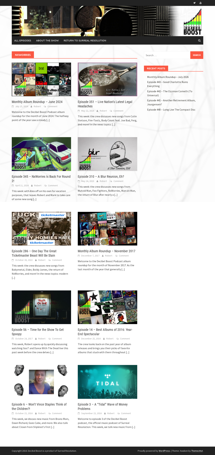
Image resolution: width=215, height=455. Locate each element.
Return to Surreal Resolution (85, 40)
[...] (48, 120)
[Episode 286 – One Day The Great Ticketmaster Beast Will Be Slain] (41, 228)
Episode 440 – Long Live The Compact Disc (171, 109)
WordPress (164, 450)
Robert (37, 106)
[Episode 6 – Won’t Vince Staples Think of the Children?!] (41, 381)
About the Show (47, 40)
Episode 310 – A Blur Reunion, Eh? (101, 176)
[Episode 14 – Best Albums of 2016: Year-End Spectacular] (107, 307)
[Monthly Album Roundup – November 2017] (107, 228)
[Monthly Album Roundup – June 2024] (41, 79)
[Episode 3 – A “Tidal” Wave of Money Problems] (107, 381)
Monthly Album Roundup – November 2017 (106, 251)
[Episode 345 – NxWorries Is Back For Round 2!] (41, 153)
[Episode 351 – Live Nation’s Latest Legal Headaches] (107, 79)
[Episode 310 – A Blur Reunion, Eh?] (107, 153)
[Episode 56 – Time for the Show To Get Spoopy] (41, 307)
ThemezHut (197, 450)
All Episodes (22, 40)
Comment (52, 106)
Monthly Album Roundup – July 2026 (168, 77)
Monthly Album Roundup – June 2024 (37, 102)
